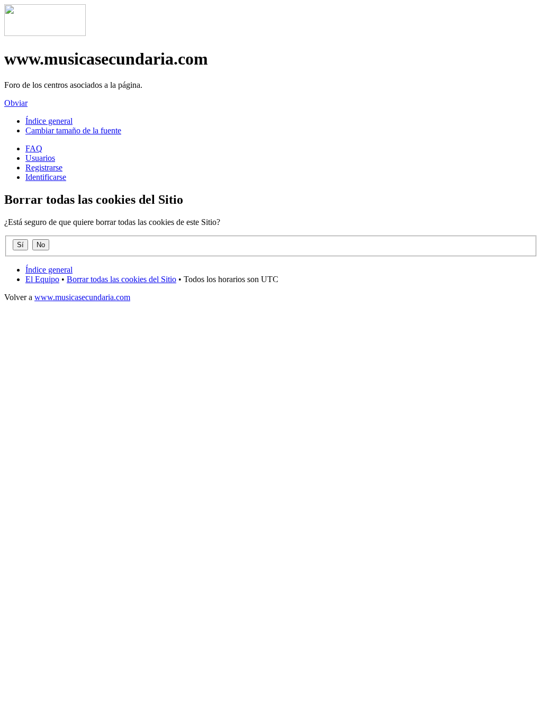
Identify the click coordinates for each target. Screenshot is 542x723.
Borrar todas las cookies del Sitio (121, 279)
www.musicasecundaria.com (82, 297)
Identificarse (45, 177)
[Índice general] (45, 33)
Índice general (49, 120)
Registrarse (43, 167)
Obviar (16, 102)
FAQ (33, 148)
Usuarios (40, 157)
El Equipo (42, 279)
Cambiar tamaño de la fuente (73, 130)
